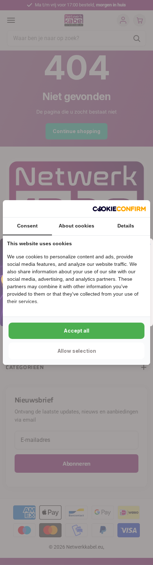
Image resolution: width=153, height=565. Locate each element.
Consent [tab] (27, 226)
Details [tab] (125, 226)
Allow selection (76, 351)
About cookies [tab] (76, 226)
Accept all (76, 331)
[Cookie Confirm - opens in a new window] (119, 208)
